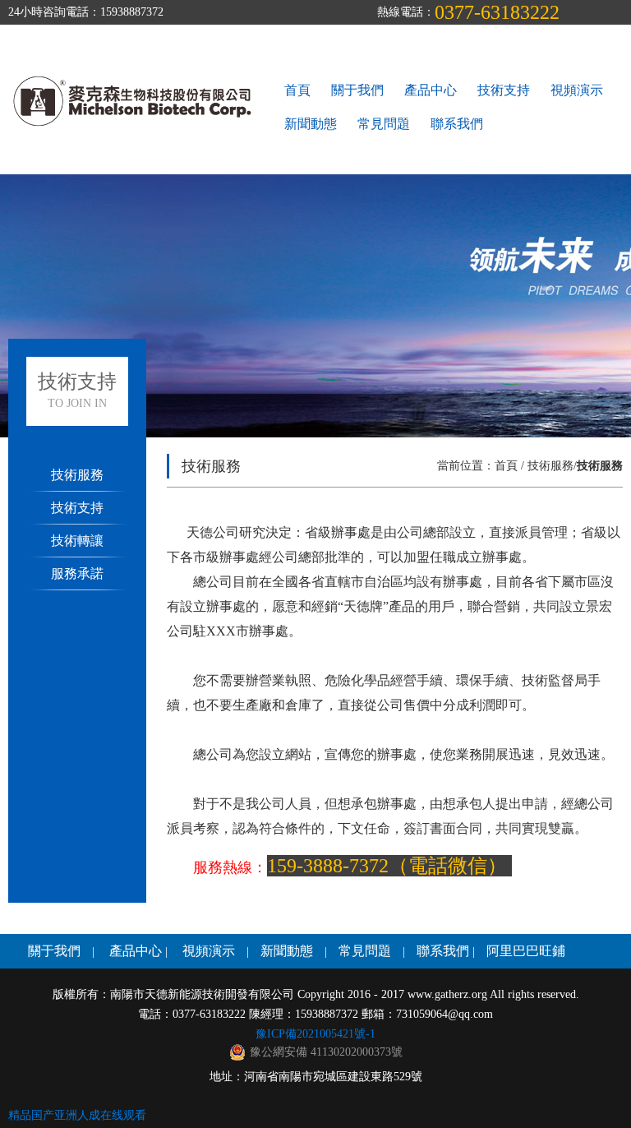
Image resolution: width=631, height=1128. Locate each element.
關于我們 (357, 90)
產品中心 (430, 90)
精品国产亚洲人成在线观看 (77, 1115)
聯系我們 (457, 124)
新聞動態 (310, 124)
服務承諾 (77, 573)
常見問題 (383, 124)
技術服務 (77, 475)
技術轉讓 (77, 541)
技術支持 (503, 90)
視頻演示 (576, 90)
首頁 (297, 90)
